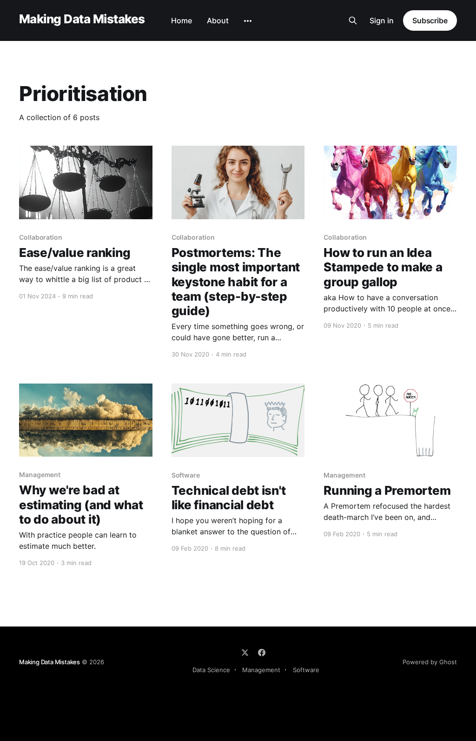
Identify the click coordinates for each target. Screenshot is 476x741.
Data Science (211, 670)
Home (181, 20)
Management (261, 670)
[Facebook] (261, 652)
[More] (248, 21)
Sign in (382, 20)
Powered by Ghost (430, 662)
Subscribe (430, 20)
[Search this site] (352, 20)
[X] (245, 652)
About (218, 20)
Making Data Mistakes (82, 19)
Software (306, 670)
